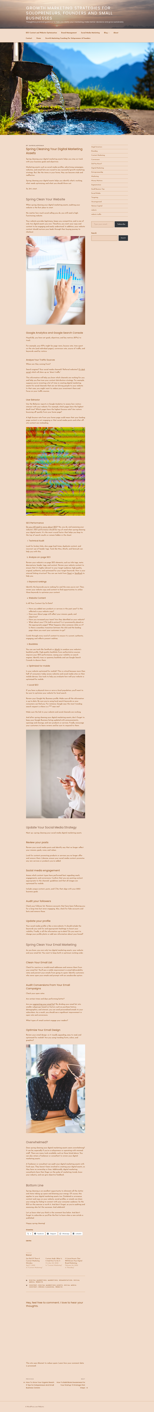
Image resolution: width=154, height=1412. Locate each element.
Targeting (94, 197)
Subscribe (121, 224)
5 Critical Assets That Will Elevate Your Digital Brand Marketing (73, 1261)
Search (94, 233)
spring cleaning (46, 1287)
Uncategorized (96, 202)
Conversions (95, 159)
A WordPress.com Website (34, 1407)
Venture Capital (96, 206)
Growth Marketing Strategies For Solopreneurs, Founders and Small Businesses (69, 13)
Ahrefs (57, 649)
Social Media (95, 193)
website (39, 1282)
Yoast (69, 573)
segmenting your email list (44, 1004)
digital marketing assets (50, 1285)
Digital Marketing (38, 1280)
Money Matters (96, 181)
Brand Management (69, 33)
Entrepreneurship (97, 172)
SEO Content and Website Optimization (41, 33)
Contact (29, 38)
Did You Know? (96, 164)
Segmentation (65, 1280)
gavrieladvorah (36, 145)
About (116, 33)
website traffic (96, 214)
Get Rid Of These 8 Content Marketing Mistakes (33, 1261)
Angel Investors (96, 147)
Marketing (53, 1280)
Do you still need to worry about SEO (41, 527)
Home (38, 38)
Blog (106, 33)
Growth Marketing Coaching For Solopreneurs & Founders (67, 38)
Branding (94, 151)
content (33, 1285)
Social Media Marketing (90, 33)
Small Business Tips (98, 189)
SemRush (78, 573)
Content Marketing (98, 155)
